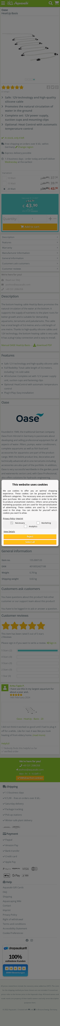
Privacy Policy (9, 518)
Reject (30, 536)
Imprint (19, 518)
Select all (30, 542)
